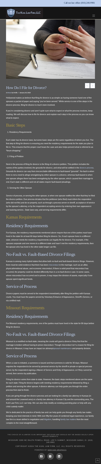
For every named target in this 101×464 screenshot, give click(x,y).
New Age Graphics (57, 450)
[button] (93, 14)
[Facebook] (41, 456)
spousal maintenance (62, 348)
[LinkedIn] (59, 456)
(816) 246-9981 (88, 2)
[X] (50, 456)
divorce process (86, 168)
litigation (47, 419)
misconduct (54, 265)
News (9, 93)
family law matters (68, 419)
